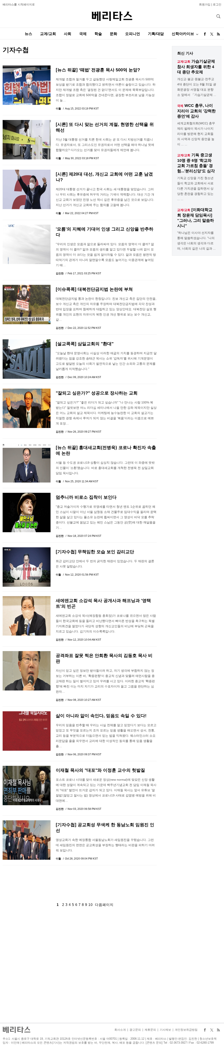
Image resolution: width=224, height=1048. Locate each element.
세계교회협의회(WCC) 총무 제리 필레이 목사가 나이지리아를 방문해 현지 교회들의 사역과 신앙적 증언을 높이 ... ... (196, 134)
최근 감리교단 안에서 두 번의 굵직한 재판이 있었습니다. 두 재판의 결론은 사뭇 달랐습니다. (105, 563)
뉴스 (28, 34)
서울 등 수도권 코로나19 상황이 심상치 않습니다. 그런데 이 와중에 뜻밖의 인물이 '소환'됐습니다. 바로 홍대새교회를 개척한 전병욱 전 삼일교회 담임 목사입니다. (105, 468)
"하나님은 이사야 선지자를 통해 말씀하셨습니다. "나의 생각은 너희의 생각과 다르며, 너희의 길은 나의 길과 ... (196, 240)
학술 (98, 34)
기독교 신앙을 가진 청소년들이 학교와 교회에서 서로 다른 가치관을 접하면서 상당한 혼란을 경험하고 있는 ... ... (195, 188)
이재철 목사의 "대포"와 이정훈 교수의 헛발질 (100, 770)
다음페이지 (104, 905)
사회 (67, 34)
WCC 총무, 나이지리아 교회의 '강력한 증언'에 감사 (196, 110)
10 (90, 905)
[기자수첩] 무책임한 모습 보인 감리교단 (95, 551)
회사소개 (120, 1029)
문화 (113, 34)
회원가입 (204, 4)
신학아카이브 (183, 34)
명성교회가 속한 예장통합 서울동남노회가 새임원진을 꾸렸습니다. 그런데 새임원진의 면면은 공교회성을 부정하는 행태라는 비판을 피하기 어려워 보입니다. (105, 845)
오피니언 (132, 34)
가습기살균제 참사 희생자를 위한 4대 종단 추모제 (196, 66)
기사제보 (165, 1029)
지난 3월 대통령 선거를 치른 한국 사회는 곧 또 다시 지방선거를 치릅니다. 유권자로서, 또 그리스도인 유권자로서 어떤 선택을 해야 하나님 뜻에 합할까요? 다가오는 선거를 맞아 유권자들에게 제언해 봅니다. (105, 145)
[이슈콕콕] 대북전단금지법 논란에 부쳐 (94, 289)
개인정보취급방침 (186, 1029)
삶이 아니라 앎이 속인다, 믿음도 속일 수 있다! (101, 715)
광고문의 (135, 1029)
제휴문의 (150, 1029)
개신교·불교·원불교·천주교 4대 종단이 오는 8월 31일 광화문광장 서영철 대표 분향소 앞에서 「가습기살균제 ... (196, 87)
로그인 (217, 4)
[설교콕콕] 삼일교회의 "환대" (85, 343)
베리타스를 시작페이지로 (19, 4)
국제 (83, 34)
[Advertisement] (80, 880)
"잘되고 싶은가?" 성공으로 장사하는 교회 (97, 393)
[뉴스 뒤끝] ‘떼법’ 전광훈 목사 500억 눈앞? (98, 69)
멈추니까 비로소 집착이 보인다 (86, 497)
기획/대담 (156, 34)
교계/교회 (48, 34)
